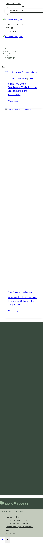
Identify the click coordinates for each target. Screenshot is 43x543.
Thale (30, 78)
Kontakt (12, 31)
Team (9, 28)
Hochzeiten (17, 11)
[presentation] (24, 72)
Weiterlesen (15, 101)
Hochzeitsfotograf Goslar (16, 520)
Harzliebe (13, 4)
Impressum (10, 530)
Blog (9, 14)
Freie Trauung (14, 292)
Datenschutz (11, 533)
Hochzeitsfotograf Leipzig (17, 523)
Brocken (11, 78)
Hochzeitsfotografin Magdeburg (19, 527)
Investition (14, 25)
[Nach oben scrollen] (2, 540)
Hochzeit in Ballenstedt (16, 517)
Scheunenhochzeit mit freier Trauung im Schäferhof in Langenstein (22, 301)
